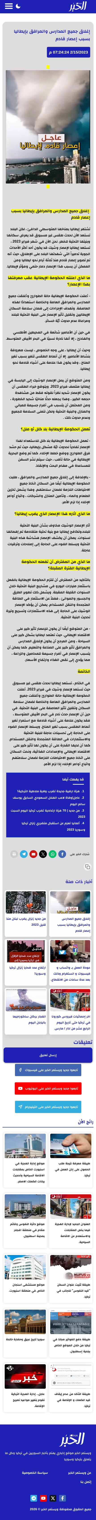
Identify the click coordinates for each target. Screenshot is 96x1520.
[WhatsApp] (52, 854)
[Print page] (14, 854)
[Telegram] (24, 854)
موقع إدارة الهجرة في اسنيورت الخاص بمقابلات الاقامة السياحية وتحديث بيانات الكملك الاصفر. (29, 1172)
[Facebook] (62, 854)
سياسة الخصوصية (35, 1472)
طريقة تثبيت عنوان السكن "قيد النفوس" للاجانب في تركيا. (73, 1290)
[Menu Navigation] (9, 6)
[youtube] (43, 1498)
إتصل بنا (85, 1482)
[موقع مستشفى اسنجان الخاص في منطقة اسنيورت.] (25, 1267)
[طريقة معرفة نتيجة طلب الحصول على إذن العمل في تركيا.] (70, 1146)
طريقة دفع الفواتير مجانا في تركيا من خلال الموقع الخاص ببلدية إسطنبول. (71, 1345)
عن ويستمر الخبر (79, 1472)
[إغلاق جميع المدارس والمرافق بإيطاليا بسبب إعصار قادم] (70, 902)
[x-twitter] (53, 1498)
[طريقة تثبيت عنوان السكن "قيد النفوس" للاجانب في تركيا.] (70, 1267)
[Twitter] (43, 854)
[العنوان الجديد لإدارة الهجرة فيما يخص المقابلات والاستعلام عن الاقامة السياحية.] (70, 1206)
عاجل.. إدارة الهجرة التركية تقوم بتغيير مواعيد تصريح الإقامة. (28, 1400)
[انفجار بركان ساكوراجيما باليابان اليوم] (26, 1000)
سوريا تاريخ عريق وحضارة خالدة (25, 1339)
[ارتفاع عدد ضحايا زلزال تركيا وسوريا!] (26, 951)
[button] (18, 7)
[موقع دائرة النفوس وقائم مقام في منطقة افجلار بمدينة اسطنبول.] (25, 1206)
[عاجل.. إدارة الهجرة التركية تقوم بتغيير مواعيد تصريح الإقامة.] (25, 1376)
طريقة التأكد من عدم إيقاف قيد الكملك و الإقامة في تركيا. (72, 1400)
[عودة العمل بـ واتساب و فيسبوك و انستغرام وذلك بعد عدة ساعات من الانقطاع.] (70, 951)
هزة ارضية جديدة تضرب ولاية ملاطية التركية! (48, 791)
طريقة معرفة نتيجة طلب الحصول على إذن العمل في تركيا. (72, 1169)
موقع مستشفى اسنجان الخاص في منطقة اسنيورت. (27, 1287)
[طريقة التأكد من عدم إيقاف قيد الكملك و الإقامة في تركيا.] (70, 1376)
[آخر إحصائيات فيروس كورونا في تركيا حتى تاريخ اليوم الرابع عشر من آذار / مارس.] (70, 1000)
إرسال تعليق (48, 1055)
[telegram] (33, 1498)
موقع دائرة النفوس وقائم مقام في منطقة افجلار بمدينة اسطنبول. (27, 1230)
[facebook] (62, 1498)
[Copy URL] (87, 867)
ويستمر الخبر (49, 1509)
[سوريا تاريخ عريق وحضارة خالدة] (25, 1322)
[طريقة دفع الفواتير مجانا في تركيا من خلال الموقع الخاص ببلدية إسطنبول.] (70, 1322)
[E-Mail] (33, 854)
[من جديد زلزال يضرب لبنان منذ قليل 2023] (26, 902)
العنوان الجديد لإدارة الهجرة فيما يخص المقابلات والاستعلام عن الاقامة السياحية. (72, 1233)
